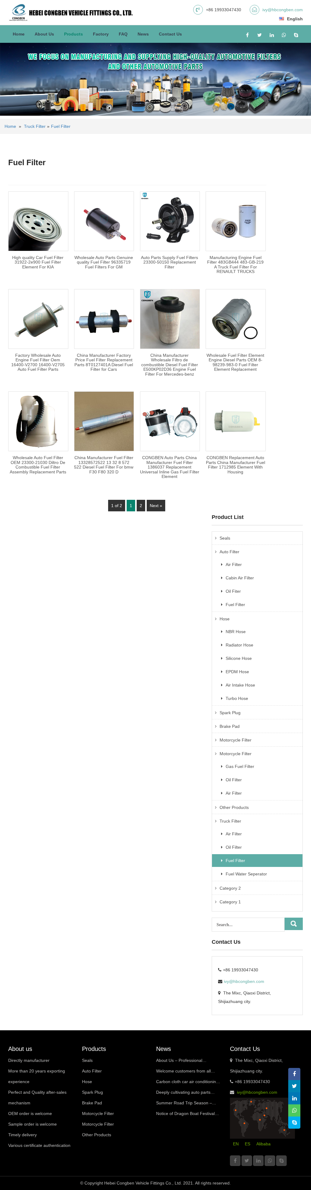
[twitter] (259, 35)
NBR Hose (236, 631)
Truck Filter (35, 126)
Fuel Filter (60, 126)
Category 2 (230, 888)
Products (73, 34)
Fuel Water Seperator (246, 873)
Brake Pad (230, 726)
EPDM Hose (237, 671)
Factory (101, 34)
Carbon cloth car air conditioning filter (187, 1083)
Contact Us (170, 34)
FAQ (123, 34)
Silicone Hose (239, 658)
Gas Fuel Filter (240, 766)
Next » (156, 505)
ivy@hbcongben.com (282, 9)
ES (247, 1143)
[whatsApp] (284, 35)
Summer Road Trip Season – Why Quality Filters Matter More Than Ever (186, 1104)
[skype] (296, 35)
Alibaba (263, 1143)
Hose (225, 618)
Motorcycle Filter (235, 740)
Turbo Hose (237, 698)
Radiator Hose (239, 645)
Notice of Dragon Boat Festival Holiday (185, 1115)
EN (236, 1143)
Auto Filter (229, 551)
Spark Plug (230, 712)
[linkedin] (271, 35)
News (143, 34)
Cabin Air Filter (240, 577)
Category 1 (230, 901)
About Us (44, 34)
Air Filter (234, 564)
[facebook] (247, 35)
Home (19, 34)
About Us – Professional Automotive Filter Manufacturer (186, 1062)
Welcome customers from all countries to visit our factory (183, 1072)
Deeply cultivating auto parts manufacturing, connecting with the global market (186, 1094)
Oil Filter (234, 779)
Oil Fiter (233, 591)
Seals (225, 538)
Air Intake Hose (240, 685)
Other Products (234, 807)
